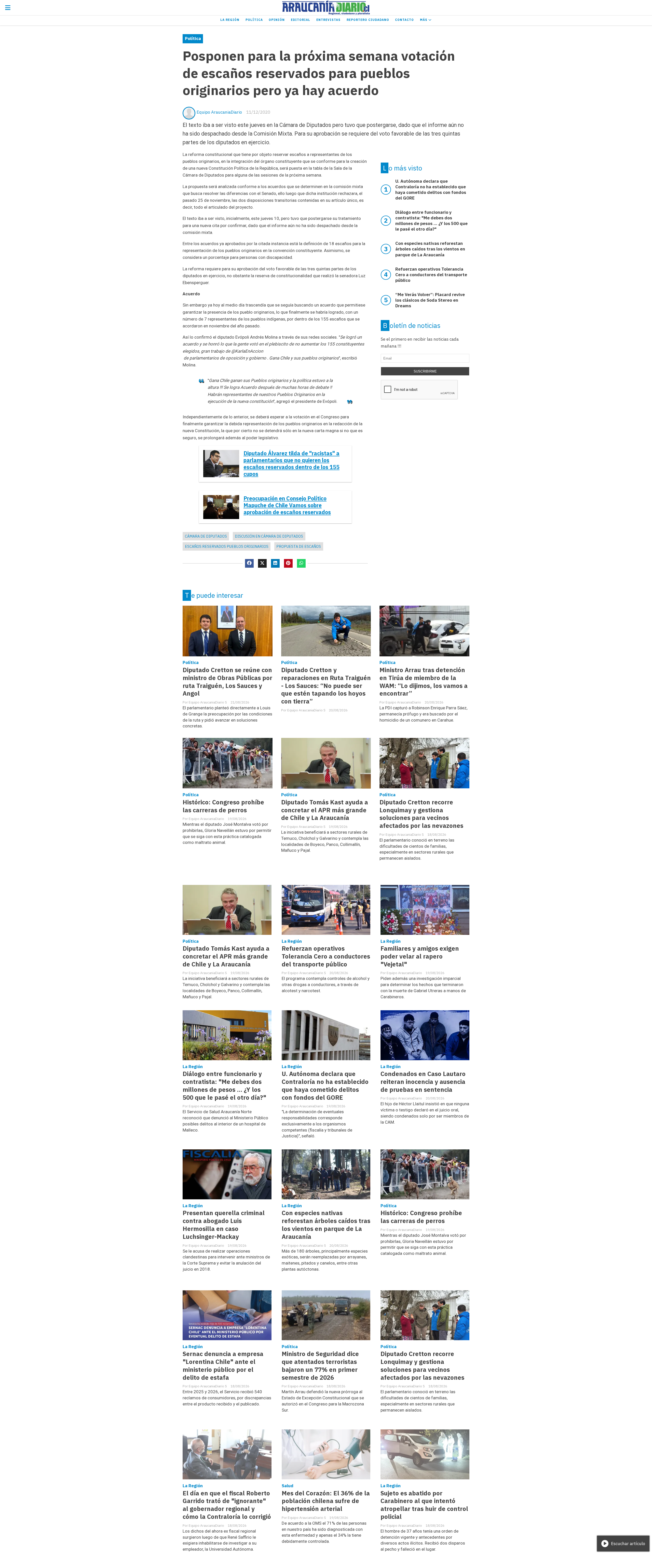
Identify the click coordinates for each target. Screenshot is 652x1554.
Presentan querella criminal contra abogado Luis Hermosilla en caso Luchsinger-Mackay (224, 1225)
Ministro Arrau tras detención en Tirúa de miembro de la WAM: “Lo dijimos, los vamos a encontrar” (423, 682)
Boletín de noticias (411, 325)
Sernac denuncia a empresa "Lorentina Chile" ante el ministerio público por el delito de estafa (223, 1366)
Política (254, 20)
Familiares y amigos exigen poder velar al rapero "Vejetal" (420, 956)
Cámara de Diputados (206, 536)
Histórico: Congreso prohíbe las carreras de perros (223, 806)
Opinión (277, 20)
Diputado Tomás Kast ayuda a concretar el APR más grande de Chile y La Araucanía (324, 810)
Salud (287, 1486)
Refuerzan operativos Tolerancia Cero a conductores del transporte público (326, 956)
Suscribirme (425, 371)
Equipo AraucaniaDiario (219, 112)
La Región (229, 20)
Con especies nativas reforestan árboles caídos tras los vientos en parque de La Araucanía (326, 1225)
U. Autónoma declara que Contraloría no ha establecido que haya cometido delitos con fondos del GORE (325, 1085)
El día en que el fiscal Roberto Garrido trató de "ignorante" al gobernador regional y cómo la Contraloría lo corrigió (227, 1505)
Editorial (300, 20)
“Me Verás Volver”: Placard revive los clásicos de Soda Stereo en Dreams (430, 300)
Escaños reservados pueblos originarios (226, 546)
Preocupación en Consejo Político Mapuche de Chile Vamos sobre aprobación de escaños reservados (287, 505)
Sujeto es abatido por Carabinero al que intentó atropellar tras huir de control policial (424, 1505)
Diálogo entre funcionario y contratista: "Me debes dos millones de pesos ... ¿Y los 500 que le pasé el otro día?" (224, 1085)
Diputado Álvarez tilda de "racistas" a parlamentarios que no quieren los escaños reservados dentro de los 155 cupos (291, 464)
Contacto (404, 20)
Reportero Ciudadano (368, 20)
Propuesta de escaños (298, 546)
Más (424, 20)
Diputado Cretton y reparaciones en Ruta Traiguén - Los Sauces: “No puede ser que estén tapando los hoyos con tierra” (326, 686)
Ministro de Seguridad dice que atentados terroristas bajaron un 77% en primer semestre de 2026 (320, 1366)
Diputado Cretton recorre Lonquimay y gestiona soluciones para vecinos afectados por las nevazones (421, 814)
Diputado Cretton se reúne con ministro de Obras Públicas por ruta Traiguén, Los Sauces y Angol (227, 682)
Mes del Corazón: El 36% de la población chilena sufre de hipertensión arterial (326, 1501)
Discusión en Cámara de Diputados (269, 536)
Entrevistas (328, 20)
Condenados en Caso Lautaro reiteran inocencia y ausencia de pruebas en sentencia (423, 1082)
